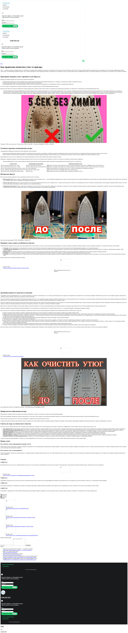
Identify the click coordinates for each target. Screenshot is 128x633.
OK (5, 631)
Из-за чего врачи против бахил (10, 552)
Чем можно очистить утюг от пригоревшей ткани (17, 508)
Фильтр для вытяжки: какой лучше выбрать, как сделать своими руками (19, 557)
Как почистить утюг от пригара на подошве (13, 356)
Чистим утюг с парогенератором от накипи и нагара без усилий (20, 517)
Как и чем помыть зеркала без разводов (12, 554)
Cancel (2, 631)
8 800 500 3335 (14, 40)
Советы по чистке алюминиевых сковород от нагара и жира (19, 526)
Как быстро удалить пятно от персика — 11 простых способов (17, 550)
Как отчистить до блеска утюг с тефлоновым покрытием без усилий (18, 475)
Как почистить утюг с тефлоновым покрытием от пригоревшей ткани (22, 535)
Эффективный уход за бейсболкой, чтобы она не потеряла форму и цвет (19, 559)
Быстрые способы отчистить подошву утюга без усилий (16, 268)
